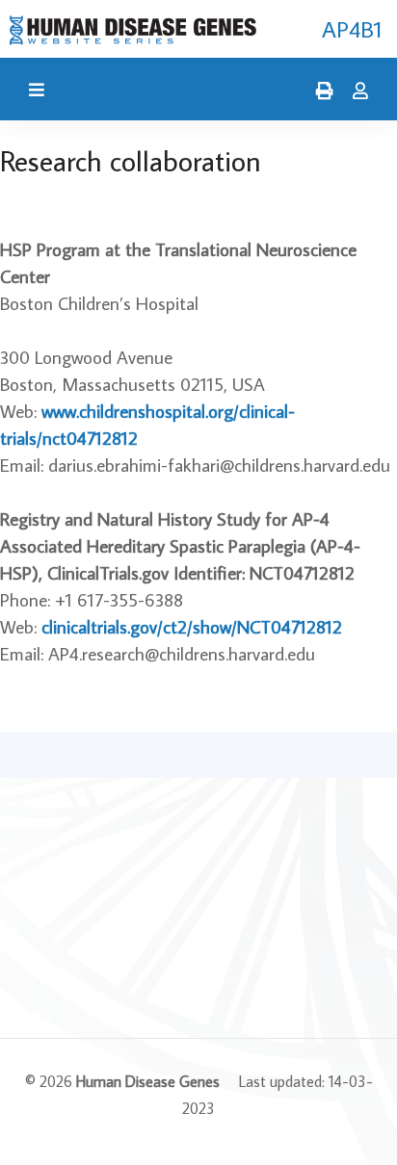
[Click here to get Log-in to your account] (355, 91)
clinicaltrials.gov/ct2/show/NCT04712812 (191, 626)
